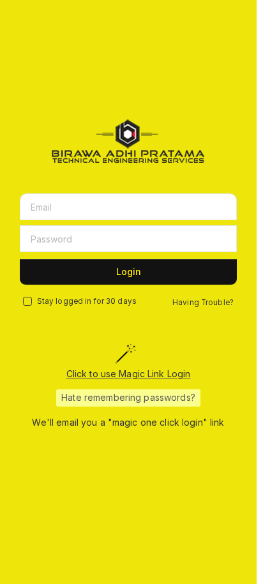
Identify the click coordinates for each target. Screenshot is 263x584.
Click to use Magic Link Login (128, 373)
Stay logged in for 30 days (87, 301)
